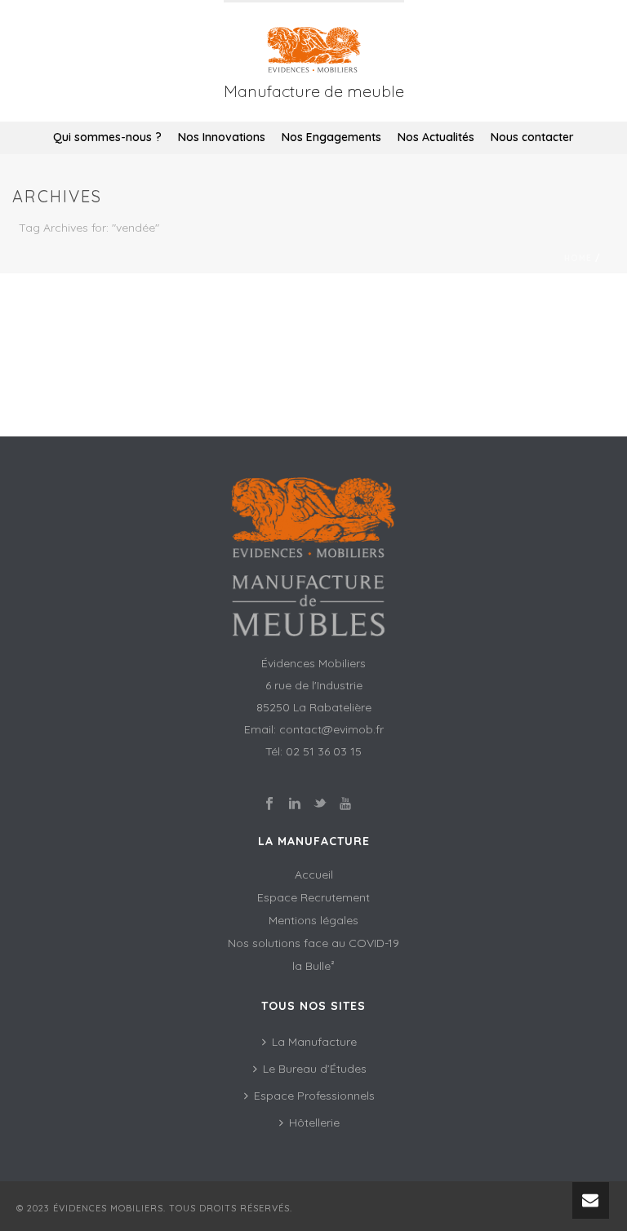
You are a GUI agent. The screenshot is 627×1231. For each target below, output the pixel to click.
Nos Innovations (221, 137)
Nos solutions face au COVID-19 (313, 943)
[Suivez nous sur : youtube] (345, 804)
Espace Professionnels (314, 1095)
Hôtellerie (314, 1122)
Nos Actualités (436, 137)
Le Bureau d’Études (315, 1068)
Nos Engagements (331, 137)
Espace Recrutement (313, 897)
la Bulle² (313, 966)
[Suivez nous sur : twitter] (320, 804)
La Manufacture (314, 1041)
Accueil (314, 874)
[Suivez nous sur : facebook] (269, 804)
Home (578, 258)
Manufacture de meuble (314, 91)
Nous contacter (532, 137)
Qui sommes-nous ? (107, 137)
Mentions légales (313, 920)
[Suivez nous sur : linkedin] (294, 804)
